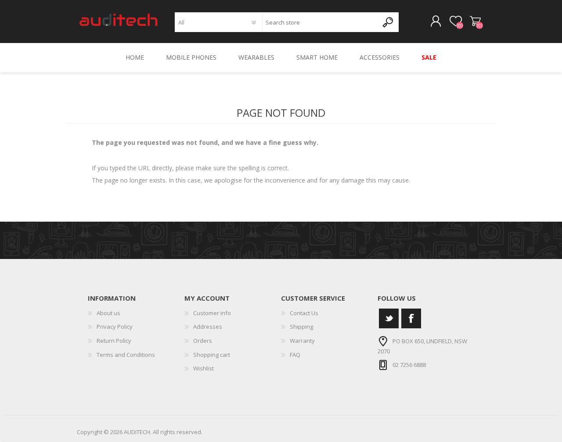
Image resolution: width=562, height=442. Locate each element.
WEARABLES (256, 57)
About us (108, 313)
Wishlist (203, 368)
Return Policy (114, 341)
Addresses (207, 327)
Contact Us (304, 313)
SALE (429, 57)
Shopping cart (475, 21)
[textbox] (320, 22)
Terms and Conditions (126, 355)
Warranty (302, 341)
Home (135, 57)
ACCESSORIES (380, 57)
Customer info (212, 313)
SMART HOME (317, 57)
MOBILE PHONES (191, 57)
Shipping (301, 327)
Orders (202, 341)
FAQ (295, 355)
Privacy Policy (115, 327)
